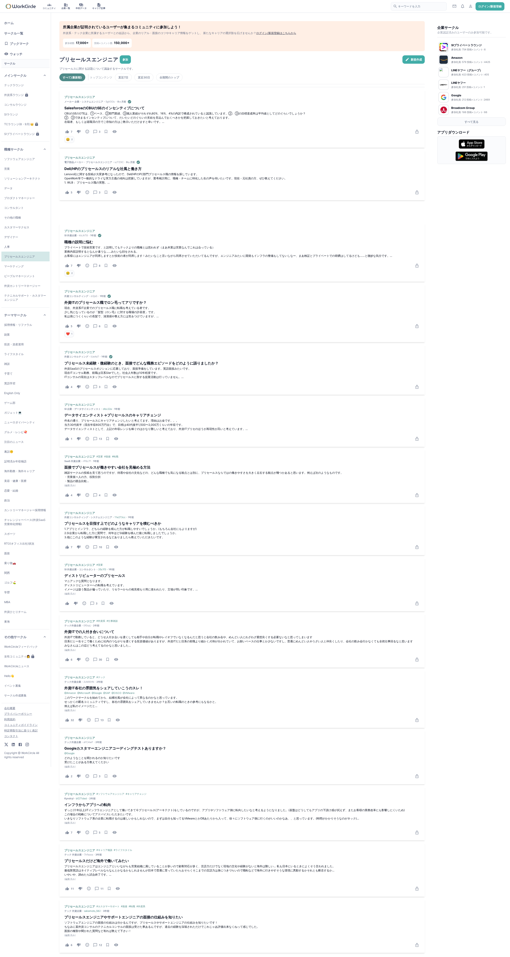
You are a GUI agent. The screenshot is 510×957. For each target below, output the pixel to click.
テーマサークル (15, 315)
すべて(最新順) (72, 77)
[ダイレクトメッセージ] (454, 6)
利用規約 (9, 719)
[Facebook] (20, 744)
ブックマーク (19, 44)
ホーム (9, 23)
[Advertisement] (242, 212)
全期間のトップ (169, 77)
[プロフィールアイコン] (471, 6)
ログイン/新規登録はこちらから (276, 33)
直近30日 (144, 77)
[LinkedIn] (13, 744)
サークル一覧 (13, 33)
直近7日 (123, 77)
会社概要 (9, 708)
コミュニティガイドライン (21, 725)
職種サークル (13, 149)
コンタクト (11, 736)
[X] (6, 744)
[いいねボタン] (67, 603)
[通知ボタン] (462, 6)
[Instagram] (27, 744)
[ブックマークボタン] (106, 132)
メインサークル (15, 75)
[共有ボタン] (417, 132)
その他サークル (15, 637)
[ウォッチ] (115, 132)
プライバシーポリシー (18, 713)
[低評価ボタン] (79, 132)
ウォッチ (16, 54)
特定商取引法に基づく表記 (21, 730)
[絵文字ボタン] (87, 132)
